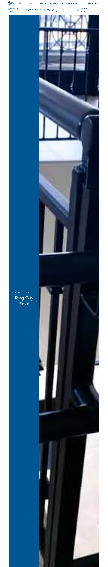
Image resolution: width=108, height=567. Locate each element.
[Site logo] (15, 3)
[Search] (84, 3)
